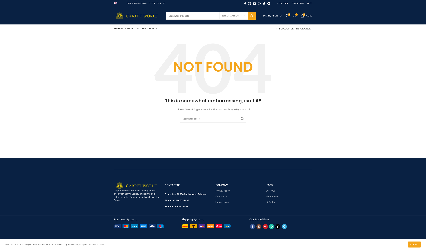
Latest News (222, 202)
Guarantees (272, 196)
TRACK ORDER (304, 28)
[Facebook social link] (245, 3)
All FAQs (270, 190)
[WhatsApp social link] (259, 3)
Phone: (168, 206)
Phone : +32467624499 (177, 200)
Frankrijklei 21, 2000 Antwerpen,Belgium (185, 194)
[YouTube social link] (254, 3)
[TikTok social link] (264, 3)
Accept (414, 244)
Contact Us (221, 196)
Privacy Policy (222, 190)
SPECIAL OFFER (285, 28)
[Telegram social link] (268, 3)
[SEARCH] (252, 16)
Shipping (270, 202)
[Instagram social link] (249, 3)
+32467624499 (180, 206)
